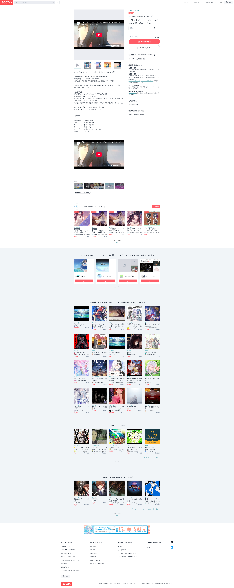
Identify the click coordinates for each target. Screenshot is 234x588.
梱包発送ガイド (65, 563)
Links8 (83, 276)
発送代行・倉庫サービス (68, 556)
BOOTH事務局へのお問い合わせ (127, 556)
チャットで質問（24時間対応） (127, 553)
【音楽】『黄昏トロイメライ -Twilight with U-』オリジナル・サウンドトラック (134, 229)
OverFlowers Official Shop (93, 206)
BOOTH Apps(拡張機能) (68, 550)
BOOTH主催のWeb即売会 (97, 563)
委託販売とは (65, 567)
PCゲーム (138, 10)
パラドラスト (150, 276)
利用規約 (105, 583)
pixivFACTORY (132, 93)
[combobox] (34, 2)
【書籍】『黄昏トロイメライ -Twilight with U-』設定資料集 (81, 231)
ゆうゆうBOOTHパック (147, 81)
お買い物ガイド (94, 550)
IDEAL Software (129, 276)
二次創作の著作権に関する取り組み (71, 570)
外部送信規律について (147, 583)
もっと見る (117, 287)
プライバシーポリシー (135, 583)
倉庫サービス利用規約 (114, 583)
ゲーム (130, 10)
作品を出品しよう (211, 2)
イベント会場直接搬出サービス (70, 560)
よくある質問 (122, 550)
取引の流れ (133, 101)
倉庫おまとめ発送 (95, 560)
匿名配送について (66, 553)
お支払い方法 (134, 104)
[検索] (53, 2)
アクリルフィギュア (149, 227)
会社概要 (100, 583)
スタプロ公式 (107, 276)
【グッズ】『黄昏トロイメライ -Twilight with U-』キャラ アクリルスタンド (151, 229)
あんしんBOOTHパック (134, 81)
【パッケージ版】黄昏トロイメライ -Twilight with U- (99, 231)
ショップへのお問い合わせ (136, 114)
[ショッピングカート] (220, 2)
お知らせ (120, 546)
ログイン (186, 2)
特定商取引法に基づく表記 (136, 111)
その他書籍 (77, 227)
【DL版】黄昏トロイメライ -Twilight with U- (116, 229)
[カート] (151, 16)
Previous (75, 34)
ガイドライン (125, 583)
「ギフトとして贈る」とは (138, 59)
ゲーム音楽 (129, 227)
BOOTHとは (197, 2)
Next (122, 34)
